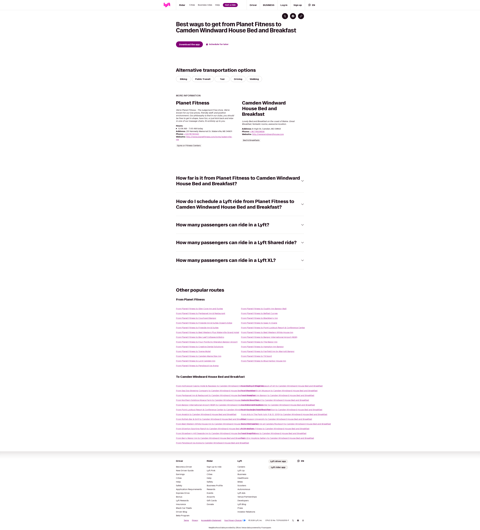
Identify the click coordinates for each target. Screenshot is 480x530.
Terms (186, 520)
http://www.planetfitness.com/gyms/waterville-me (204, 138)
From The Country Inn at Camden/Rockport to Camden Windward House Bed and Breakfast (286, 423)
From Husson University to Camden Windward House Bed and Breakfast (276, 419)
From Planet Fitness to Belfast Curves (259, 313)
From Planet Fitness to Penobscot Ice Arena (197, 365)
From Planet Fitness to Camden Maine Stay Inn (198, 356)
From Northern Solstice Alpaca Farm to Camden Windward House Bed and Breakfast (217, 400)
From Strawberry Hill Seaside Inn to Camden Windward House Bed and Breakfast (216, 433)
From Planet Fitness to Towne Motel (193, 351)
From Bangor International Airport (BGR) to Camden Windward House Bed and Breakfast (219, 405)
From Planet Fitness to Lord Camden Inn (195, 361)
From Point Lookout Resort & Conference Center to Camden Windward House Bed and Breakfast (223, 409)
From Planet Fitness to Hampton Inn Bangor (262, 346)
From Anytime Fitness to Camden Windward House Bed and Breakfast (275, 428)
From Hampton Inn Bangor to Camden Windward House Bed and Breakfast (277, 395)
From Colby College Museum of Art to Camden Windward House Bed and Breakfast (282, 385)
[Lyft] (167, 5)
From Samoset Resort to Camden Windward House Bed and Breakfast (275, 400)
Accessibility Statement (211, 520)
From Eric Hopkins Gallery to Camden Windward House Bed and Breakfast (277, 438)
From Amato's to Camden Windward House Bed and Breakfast (206, 414)
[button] (240, 180)
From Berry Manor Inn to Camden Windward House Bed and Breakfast (210, 438)
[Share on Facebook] (293, 16)
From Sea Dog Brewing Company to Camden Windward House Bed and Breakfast (215, 390)
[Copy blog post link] (301, 16)
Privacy (195, 520)
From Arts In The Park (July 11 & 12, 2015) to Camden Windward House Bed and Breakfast (284, 414)
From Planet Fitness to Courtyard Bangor (196, 318)
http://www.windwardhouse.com (268, 134)
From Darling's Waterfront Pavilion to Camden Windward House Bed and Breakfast (281, 409)
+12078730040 (191, 134)
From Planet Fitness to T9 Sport (256, 356)
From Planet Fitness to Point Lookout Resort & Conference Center (273, 327)
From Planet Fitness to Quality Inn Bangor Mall (263, 308)
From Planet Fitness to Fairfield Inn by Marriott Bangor (267, 351)
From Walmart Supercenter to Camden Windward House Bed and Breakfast (278, 405)
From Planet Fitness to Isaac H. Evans (259, 323)
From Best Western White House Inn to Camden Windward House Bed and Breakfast (217, 423)
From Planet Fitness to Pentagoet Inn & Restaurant (200, 313)
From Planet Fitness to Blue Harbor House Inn (263, 361)
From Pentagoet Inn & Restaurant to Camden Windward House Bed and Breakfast (216, 395)
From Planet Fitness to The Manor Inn (259, 341)
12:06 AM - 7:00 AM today (190, 128)
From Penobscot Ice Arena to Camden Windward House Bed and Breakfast (212, 443)
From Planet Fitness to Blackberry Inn (259, 318)
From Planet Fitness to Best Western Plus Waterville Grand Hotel (207, 332)
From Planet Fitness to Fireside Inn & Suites (197, 327)
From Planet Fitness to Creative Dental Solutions (199, 346)
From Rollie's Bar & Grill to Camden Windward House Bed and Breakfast (211, 419)
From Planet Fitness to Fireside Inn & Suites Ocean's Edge (204, 323)
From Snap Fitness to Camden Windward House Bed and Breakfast (273, 433)
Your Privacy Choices (233, 520)
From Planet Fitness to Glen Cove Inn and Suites (199, 308)
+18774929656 (257, 131)
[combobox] (311, 5)
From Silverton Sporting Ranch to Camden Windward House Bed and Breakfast (215, 428)
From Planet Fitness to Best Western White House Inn (267, 332)
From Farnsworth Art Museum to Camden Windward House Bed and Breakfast (279, 390)
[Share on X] (285, 16)
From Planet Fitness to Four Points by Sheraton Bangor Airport (207, 341)
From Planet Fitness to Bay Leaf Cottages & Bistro (200, 337)
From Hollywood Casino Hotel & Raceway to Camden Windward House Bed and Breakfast (220, 385)
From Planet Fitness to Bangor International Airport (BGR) (269, 337)
